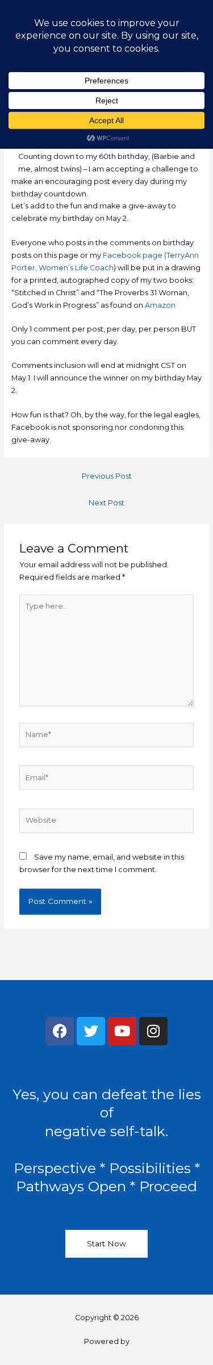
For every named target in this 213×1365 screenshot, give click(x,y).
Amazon (160, 305)
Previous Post (107, 476)
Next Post (106, 503)
